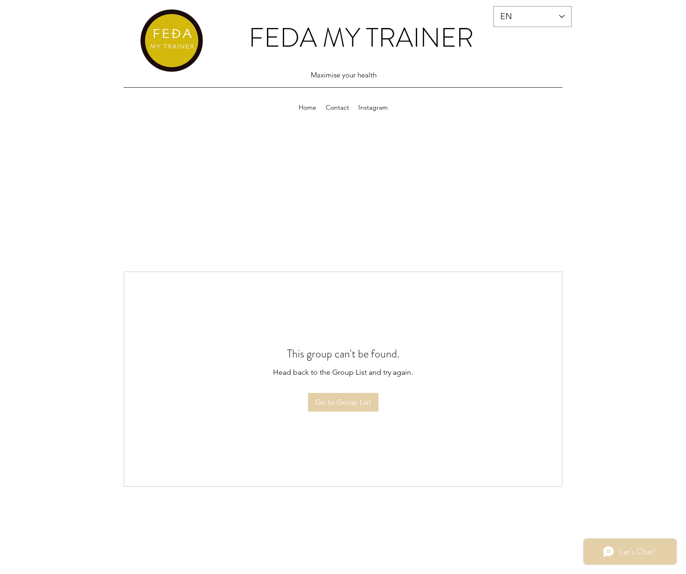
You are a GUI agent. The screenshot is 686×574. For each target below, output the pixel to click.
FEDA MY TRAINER (361, 38)
